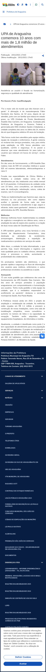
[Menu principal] (3, 11)
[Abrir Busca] (42, 4)
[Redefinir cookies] (26, 5)
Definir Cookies (23, 657)
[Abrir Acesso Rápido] (30, 5)
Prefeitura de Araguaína (16, 12)
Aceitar (23, 664)
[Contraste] (18, 5)
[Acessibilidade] (22, 5)
